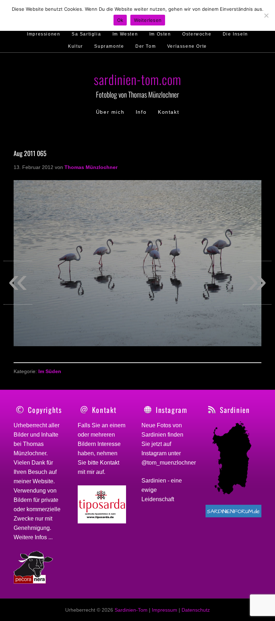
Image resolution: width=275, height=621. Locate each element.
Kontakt (109, 463)
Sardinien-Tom (131, 610)
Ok (120, 20)
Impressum (164, 610)
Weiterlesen (147, 20)
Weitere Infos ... (33, 537)
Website (43, 481)
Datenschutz (196, 610)
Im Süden (49, 371)
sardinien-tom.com (137, 79)
